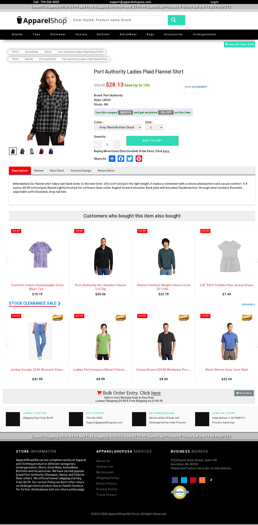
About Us (103, 461)
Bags (150, 34)
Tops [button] (37, 34)
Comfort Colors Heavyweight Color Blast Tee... (37, 287)
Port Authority (113, 95)
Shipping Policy (107, 478)
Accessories (173, 34)
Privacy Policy (107, 489)
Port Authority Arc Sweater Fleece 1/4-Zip (100, 287)
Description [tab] (20, 170)
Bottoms (103, 34)
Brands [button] (17, 34)
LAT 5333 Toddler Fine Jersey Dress (226, 285)
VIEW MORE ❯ (248, 304)
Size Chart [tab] (57, 170)
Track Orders (106, 494)
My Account (105, 472)
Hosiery (81, 34)
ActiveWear (128, 34)
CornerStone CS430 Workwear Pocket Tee (163, 369)
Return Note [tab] (106, 170)
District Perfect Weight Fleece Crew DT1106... (163, 287)
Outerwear (58, 34)
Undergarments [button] (204, 34)
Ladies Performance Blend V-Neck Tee (100, 369)
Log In (214, 2)
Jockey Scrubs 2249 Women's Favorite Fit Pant (37, 369)
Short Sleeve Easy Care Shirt (226, 369)
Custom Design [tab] (81, 170)
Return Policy (106, 483)
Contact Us (104, 466)
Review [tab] (39, 170)
